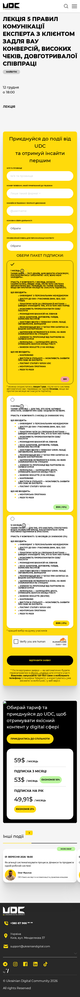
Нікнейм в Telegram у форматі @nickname (26, 203)
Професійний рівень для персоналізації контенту (30, 238)
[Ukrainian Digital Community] (11, 6)
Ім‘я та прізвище (14, 168)
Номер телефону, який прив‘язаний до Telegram (29, 186)
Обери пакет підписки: (40, 256)
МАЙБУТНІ (11, 72)
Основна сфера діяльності (19, 221)
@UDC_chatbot (40, 672)
